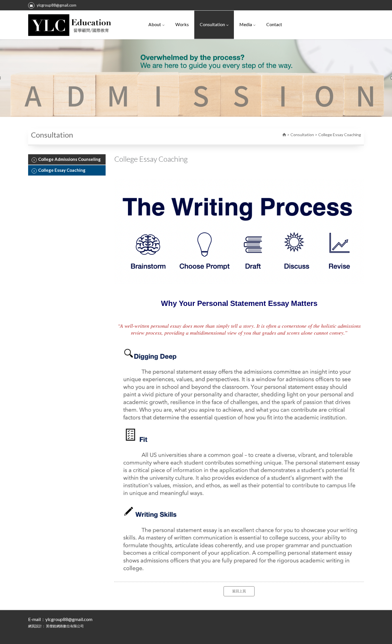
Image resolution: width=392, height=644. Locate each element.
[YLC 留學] (69, 25)
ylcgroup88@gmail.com (56, 5)
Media (245, 24)
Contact (274, 24)
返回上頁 (239, 591)
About (154, 24)
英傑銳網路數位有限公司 (65, 626)
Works (182, 24)
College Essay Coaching (62, 170)
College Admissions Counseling (69, 159)
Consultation (212, 24)
